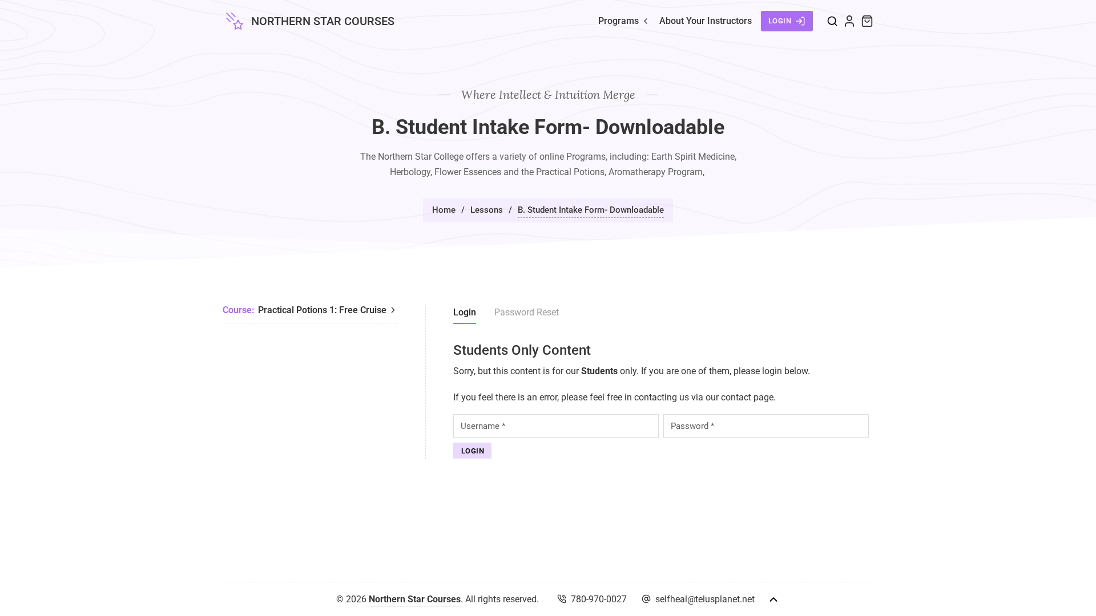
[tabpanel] (663, 400)
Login (780, 21)
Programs (618, 20)
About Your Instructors (705, 20)
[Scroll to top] (773, 599)
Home (444, 210)
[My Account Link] (849, 21)
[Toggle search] (832, 21)
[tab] (464, 314)
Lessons (486, 210)
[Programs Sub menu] (645, 21)
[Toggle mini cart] (867, 21)
